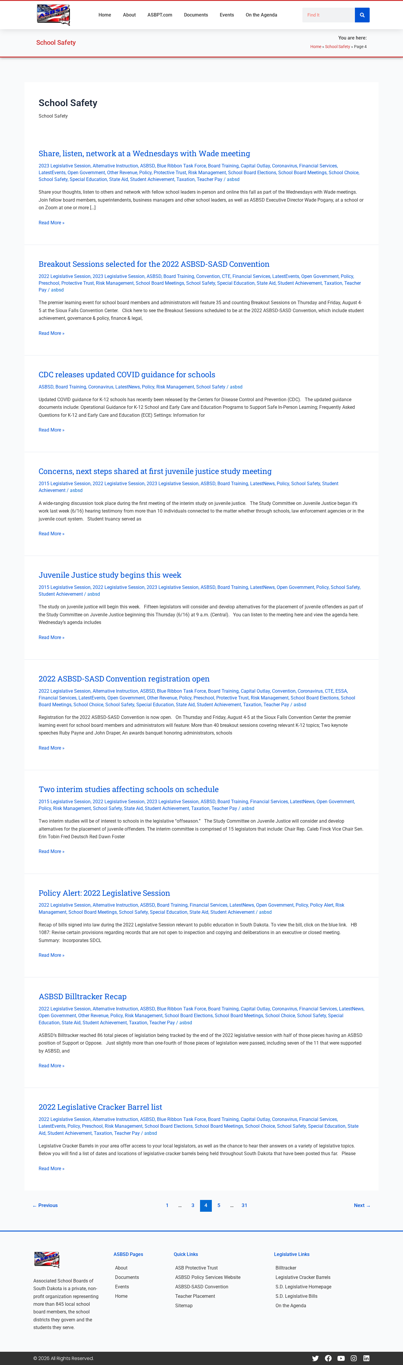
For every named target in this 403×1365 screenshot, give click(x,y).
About (129, 15)
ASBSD (147, 166)
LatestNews (127, 387)
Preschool (49, 283)
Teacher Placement (195, 1296)
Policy (145, 172)
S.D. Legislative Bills (296, 1296)
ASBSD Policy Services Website (207, 1277)
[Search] (362, 15)
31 (245, 1205)
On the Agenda (261, 15)
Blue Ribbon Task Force (181, 166)
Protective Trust (170, 172)
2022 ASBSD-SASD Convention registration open (124, 679)
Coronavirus (284, 166)
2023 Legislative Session (65, 166)
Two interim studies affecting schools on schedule (129, 789)
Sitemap (184, 1305)
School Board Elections (252, 172)
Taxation (185, 179)
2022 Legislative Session (65, 276)
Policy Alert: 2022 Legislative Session (104, 893)
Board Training (223, 166)
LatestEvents (52, 172)
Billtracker (286, 1268)
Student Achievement (152, 179)
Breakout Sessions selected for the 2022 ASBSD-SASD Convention (154, 264)
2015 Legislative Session (65, 483)
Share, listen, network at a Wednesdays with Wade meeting (144, 153)
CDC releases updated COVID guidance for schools (127, 374)
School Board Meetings (302, 172)
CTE (226, 276)
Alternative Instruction (115, 166)
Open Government (86, 172)
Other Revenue (122, 172)
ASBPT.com (160, 15)
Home (105, 15)
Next (362, 1205)
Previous (45, 1205)
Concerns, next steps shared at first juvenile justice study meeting (155, 471)
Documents (196, 15)
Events (227, 15)
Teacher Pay (209, 179)
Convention (208, 276)
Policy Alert (321, 905)
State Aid (118, 179)
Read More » (52, 222)
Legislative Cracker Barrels (303, 1277)
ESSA (341, 691)
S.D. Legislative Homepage (303, 1287)
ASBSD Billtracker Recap (83, 996)
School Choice (343, 172)
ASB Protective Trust (196, 1268)
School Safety (337, 46)
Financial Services (318, 166)
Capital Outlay (255, 166)
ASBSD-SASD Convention (201, 1287)
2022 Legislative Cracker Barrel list (100, 1107)
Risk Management (207, 172)
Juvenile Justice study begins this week (110, 575)
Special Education (88, 179)
